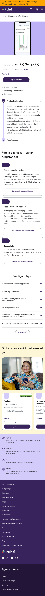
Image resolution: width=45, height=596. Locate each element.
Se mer (17, 423)
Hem (4, 16)
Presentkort (6, 532)
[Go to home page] (8, 552)
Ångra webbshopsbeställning (12, 523)
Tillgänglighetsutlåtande (10, 589)
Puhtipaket (8, 401)
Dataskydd (5, 576)
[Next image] (28, 58)
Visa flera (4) (22, 332)
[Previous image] (16, 58)
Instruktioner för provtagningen (12, 545)
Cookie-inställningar (8, 581)
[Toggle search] (31, 9)
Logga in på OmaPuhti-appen (22, 261)
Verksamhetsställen (8, 506)
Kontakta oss (6, 515)
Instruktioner (6, 510)
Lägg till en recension (22, 69)
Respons (5, 541)
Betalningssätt (7, 528)
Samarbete (5, 493)
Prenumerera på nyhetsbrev (11, 519)
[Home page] (7, 9)
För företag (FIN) (7, 497)
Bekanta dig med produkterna (22, 191)
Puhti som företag (8, 484)
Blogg (4, 502)
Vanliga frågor (6, 489)
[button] (42, 411)
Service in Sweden (8, 536)
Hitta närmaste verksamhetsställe (22, 230)
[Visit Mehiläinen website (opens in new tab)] (11, 569)
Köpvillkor (5, 585)
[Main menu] (41, 9)
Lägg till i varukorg (16, 80)
